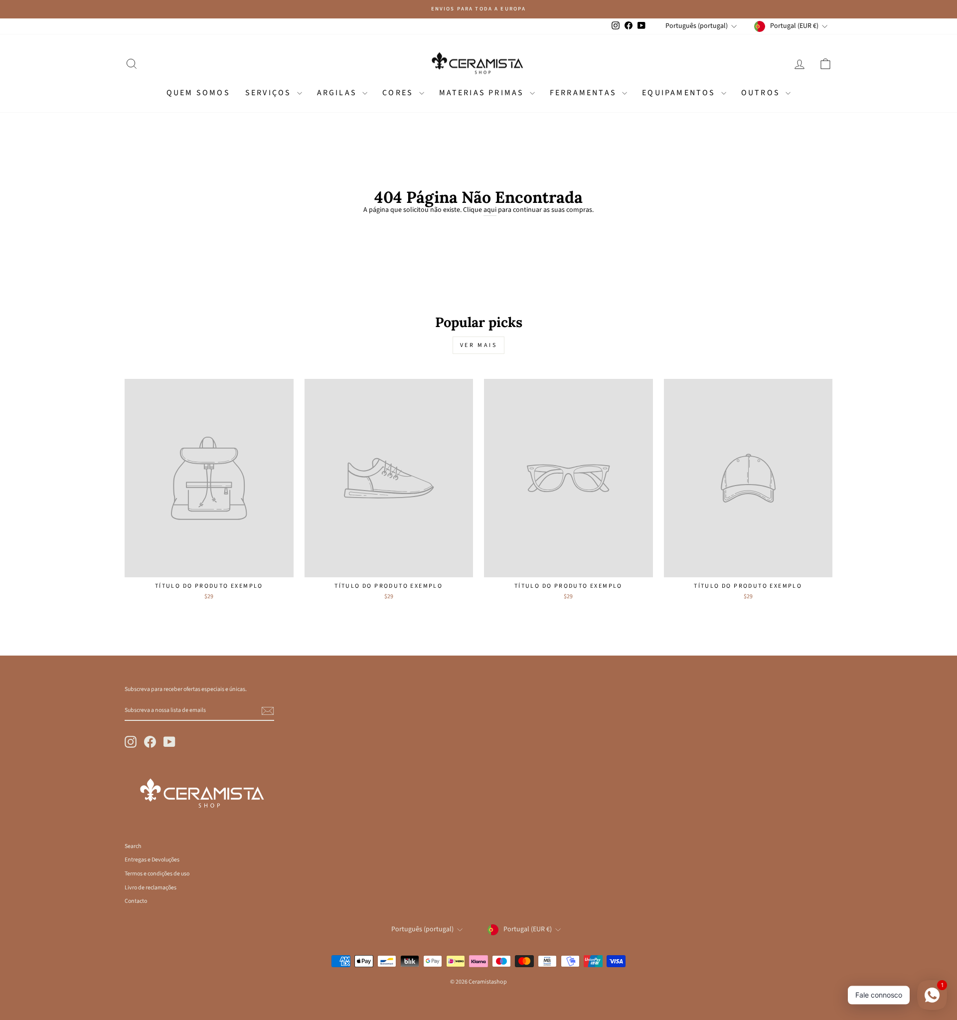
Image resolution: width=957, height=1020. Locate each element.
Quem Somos (198, 92)
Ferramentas (585, 92)
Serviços (270, 92)
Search (133, 846)
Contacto (136, 901)
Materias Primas (483, 92)
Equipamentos (680, 92)
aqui (489, 210)
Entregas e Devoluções (152, 859)
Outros (762, 92)
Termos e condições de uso (157, 873)
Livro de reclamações (150, 887)
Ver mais (478, 345)
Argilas (338, 92)
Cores (399, 92)
